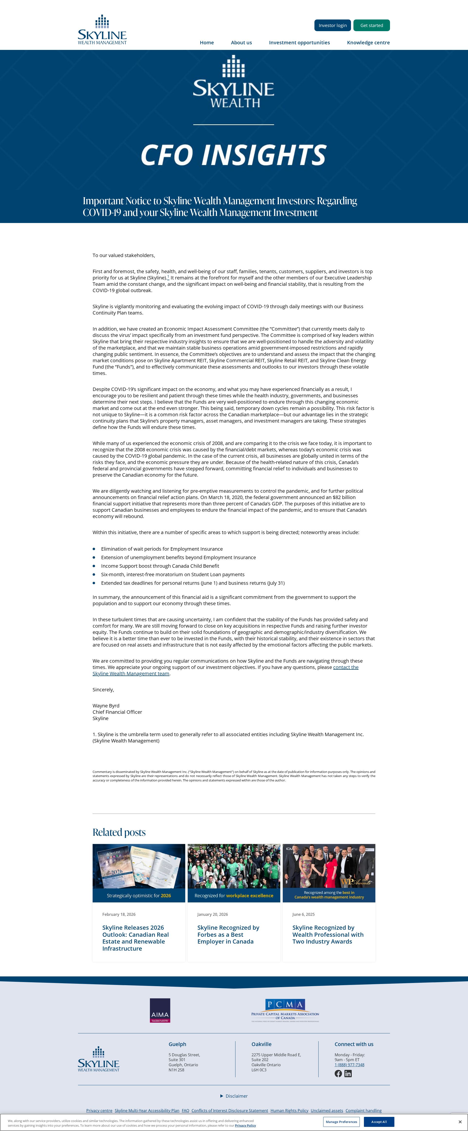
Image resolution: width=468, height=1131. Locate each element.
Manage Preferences (341, 1122)
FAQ (185, 1110)
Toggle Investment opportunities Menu (334, 46)
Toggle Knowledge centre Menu (386, 46)
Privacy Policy (245, 1125)
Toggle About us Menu (256, 46)
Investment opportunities (299, 43)
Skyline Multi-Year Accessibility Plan (147, 1110)
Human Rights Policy (289, 1110)
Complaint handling (364, 1110)
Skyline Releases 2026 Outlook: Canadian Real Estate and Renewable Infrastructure (135, 937)
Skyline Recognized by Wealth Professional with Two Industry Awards (328, 934)
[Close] (460, 1121)
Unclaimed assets (327, 1110)
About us (241, 43)
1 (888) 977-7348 (349, 1064)
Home (207, 43)
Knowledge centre (368, 43)
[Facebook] (338, 1073)
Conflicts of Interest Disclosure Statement (230, 1110)
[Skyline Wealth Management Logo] (102, 43)
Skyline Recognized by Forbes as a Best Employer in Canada (228, 934)
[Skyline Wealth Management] (98, 1070)
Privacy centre (99, 1110)
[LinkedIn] (348, 1073)
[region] (234, 1122)
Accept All (379, 1122)
